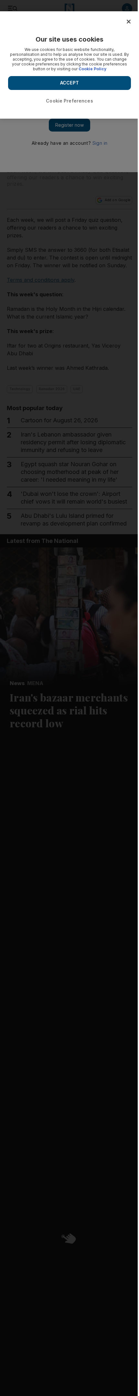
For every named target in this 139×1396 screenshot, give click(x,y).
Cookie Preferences (69, 100)
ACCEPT (69, 82)
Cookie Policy (92, 68)
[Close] (129, 22)
